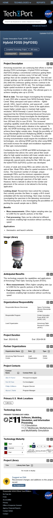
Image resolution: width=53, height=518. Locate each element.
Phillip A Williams (11, 386)
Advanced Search (39, 26)
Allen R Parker (10, 378)
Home (5, 2)
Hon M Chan (10, 382)
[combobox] (25, 22)
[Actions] (22, 351)
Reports (41, 2)
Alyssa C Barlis (11, 390)
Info (47, 63)
